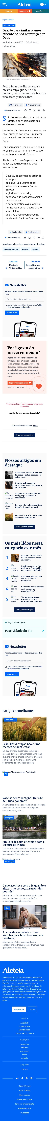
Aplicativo (24, 1048)
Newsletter (24, 1044)
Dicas (7, 908)
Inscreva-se (24, 1051)
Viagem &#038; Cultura (24, 1033)
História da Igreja (11, 249)
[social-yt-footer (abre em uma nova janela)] (17, 1078)
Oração (39, 11)
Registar (9, 11)
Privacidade (24, 1113)
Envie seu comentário (24, 435)
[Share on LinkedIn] (30, 110)
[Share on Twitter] (35, 110)
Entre (35, 425)
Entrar (32, 1009)
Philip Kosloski (31, 42)
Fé (6, 774)
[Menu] (9, 4)
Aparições (9, 818)
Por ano (25, 1069)
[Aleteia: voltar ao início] (24, 4)
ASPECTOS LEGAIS (24, 1099)
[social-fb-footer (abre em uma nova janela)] (22, 1078)
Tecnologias (9, 861)
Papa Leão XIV (10, 720)
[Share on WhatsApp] (44, 110)
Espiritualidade (8, 19)
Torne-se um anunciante (24, 1104)
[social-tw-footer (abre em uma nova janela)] (27, 1078)
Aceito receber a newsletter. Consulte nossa (25, 306)
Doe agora (23, 11)
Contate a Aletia (24, 1108)
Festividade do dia (19, 631)
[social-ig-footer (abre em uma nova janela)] (32, 1078)
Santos (35, 249)
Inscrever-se (12, 313)
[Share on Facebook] (25, 110)
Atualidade (24, 1023)
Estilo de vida (24, 1026)
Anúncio (24, 1058)
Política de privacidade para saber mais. (25, 306)
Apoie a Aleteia (24, 1090)
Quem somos (24, 1095)
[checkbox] (6, 305)
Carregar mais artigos (24, 527)
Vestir (24, 1055)
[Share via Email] (39, 110)
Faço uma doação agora (18, 383)
